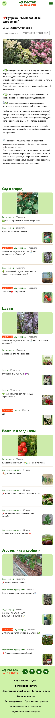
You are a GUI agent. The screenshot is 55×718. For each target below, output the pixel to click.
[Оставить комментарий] (27, 175)
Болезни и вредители (19, 431)
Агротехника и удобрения (35, 33)
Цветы (7, 308)
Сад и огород (12, 189)
